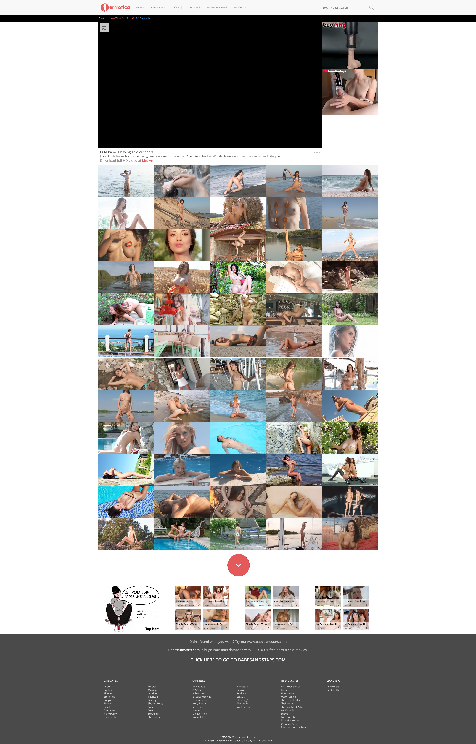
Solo (150, 710)
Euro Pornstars (289, 717)
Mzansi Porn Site (290, 720)
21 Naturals (198, 686)
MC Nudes (198, 707)
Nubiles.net (243, 686)
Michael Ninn (199, 713)
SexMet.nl (286, 713)
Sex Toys (152, 700)
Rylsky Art (242, 693)
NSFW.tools (143, 18)
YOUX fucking (288, 696)
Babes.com (198, 693)
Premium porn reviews (293, 727)
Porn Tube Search (290, 686)
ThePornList (287, 703)
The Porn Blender (290, 700)
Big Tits (108, 690)
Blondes (108, 693)
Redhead (153, 696)
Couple (108, 700)
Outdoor (153, 693)
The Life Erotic (244, 703)
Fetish (107, 707)
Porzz (284, 690)
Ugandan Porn (289, 724)
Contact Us (333, 690)
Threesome (154, 717)
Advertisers (333, 686)
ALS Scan (197, 690)
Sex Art (241, 696)
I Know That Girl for (120, 18)
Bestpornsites (217, 7)
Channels (158, 7)
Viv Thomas (243, 707)
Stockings (153, 713)
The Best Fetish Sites (292, 707)
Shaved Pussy (155, 703)
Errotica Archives (201, 696)
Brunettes (109, 696)
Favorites (241, 7)
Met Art (147, 160)
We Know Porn (289, 710)
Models (177, 7)
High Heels (110, 717)
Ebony (107, 703)
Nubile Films (199, 717)
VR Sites (194, 7)
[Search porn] (371, 7)
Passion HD (243, 690)
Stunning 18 (243, 700)
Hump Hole (287, 693)
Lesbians (153, 686)
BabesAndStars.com (184, 650)
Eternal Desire (200, 700)
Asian (107, 686)
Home (140, 7)
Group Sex (109, 710)
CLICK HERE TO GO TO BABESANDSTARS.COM (238, 660)
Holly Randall (199, 703)
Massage (153, 690)
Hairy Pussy (110, 713)
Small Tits (153, 707)
